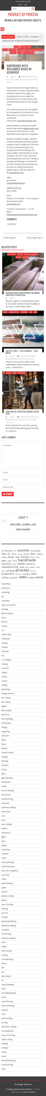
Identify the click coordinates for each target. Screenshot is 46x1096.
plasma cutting (8, 896)
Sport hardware (8, 984)
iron (3, 816)
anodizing (5, 592)
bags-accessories (9, 605)
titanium (5, 1010)
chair (32, 553)
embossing (6, 723)
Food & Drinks (8, 752)
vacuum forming (8, 1035)
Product (33, 571)
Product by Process (23, 14)
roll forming (6, 934)
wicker (4, 1052)
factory (25, 556)
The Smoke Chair (34, 238)
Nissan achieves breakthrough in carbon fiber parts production (22, 293)
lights (4, 837)
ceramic (26, 554)
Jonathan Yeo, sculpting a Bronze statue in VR (22, 412)
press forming (7, 904)
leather (21, 563)
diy (35, 77)
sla (3, 972)
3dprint (23, 417)
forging (4, 757)
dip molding (6, 710)
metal (21, 567)
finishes (5, 748)
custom (23, 356)
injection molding (9, 807)
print (17, 420)
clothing (40, 554)
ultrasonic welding (9, 1026)
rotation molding (8, 938)
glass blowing (7, 778)
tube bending (7, 1018)
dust (9, 79)
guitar (9, 561)
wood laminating (28, 53)
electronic (6, 714)
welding (31, 577)
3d (3, 550)
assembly (23, 550)
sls (3, 980)
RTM (3, 942)
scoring (5, 955)
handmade (12, 50)
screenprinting (7, 959)
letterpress (30, 564)
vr (13, 422)
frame (37, 557)
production (8, 573)
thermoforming (8, 1005)
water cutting (7, 1039)
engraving (6, 731)
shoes (34, 573)
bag (32, 551)
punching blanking (9, 921)
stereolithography (9, 993)
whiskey (5, 1048)
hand (15, 561)
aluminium (6, 588)
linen (3, 841)
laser (3, 820)
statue (8, 422)
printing (10, 570)
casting (20, 554)
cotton (5, 312)
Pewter (4, 891)
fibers (4, 744)
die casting (6, 697)
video (23, 577)
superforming (7, 1001)
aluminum (9, 550)
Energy (4, 727)
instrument (6, 811)
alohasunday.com (31, 128)
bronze (8, 373)
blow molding (7, 613)
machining (6, 849)
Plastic (38, 567)
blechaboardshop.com (27, 121)
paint (27, 567)
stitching (5, 577)
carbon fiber (11, 254)
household (6, 794)
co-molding (6, 659)
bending (30, 77)
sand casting (7, 951)
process (27, 50)
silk (3, 967)
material (20, 50)
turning (4, 1022)
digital (15, 373)
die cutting (6, 702)
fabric (17, 557)
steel (30, 312)
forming (20, 254)
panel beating (7, 883)
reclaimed (15, 79)
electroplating (7, 719)
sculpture (31, 420)
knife (8, 359)
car (8, 553)
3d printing (6, 584)
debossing (6, 689)
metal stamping (8, 866)
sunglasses (14, 578)
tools (35, 312)
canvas (4, 626)
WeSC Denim (10, 238)
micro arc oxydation (10, 870)
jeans (14, 564)
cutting (22, 47)
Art (4, 373)
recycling (34, 50)
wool (4, 1069)
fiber (32, 557)
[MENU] (2, 29)
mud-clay (5, 875)
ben (14, 77)
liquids (4, 845)
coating (16, 47)
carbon (13, 554)
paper (32, 567)
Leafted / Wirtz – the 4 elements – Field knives (22, 351)
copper (4, 672)
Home (25, 5)
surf (30, 79)
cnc (3, 655)
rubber (4, 946)
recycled (23, 79)
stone (4, 997)
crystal (4, 681)
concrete (5, 668)
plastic (4, 900)
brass (4, 617)
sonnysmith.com (13, 204)
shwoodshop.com (16, 172)
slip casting (6, 976)
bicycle (37, 550)
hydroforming (7, 799)
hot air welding (8, 790)
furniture (5, 765)
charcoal (5, 651)
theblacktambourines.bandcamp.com (22, 214)
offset (4, 879)
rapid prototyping (9, 925)
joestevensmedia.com (16, 183)
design (11, 557)
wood (19, 53)
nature (24, 359)
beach (23, 77)
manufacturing (10, 566)
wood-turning (7, 1064)
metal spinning (8, 862)
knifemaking (15, 359)
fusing (4, 769)
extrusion (5, 735)
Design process (14, 312)
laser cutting (7, 824)
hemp (4, 786)
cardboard (6, 638)
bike (4, 553)
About (20, 5)
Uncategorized (8, 1031)
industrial (27, 254)
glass (4, 560)
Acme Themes (29, 1092)
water (35, 79)
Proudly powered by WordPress (19, 1089)
